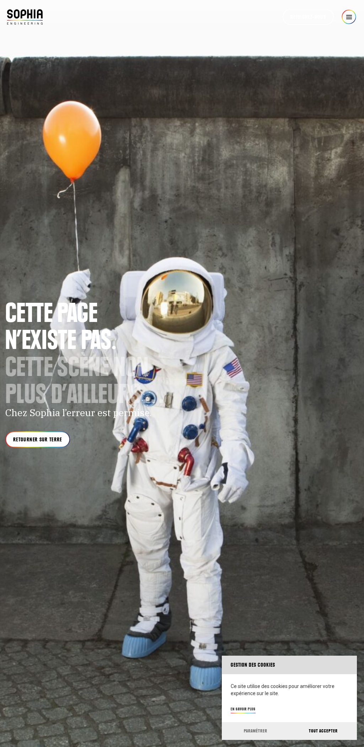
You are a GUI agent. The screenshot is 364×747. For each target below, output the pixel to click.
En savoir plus (243, 708)
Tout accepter (323, 731)
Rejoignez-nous (308, 17)
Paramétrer (255, 731)
